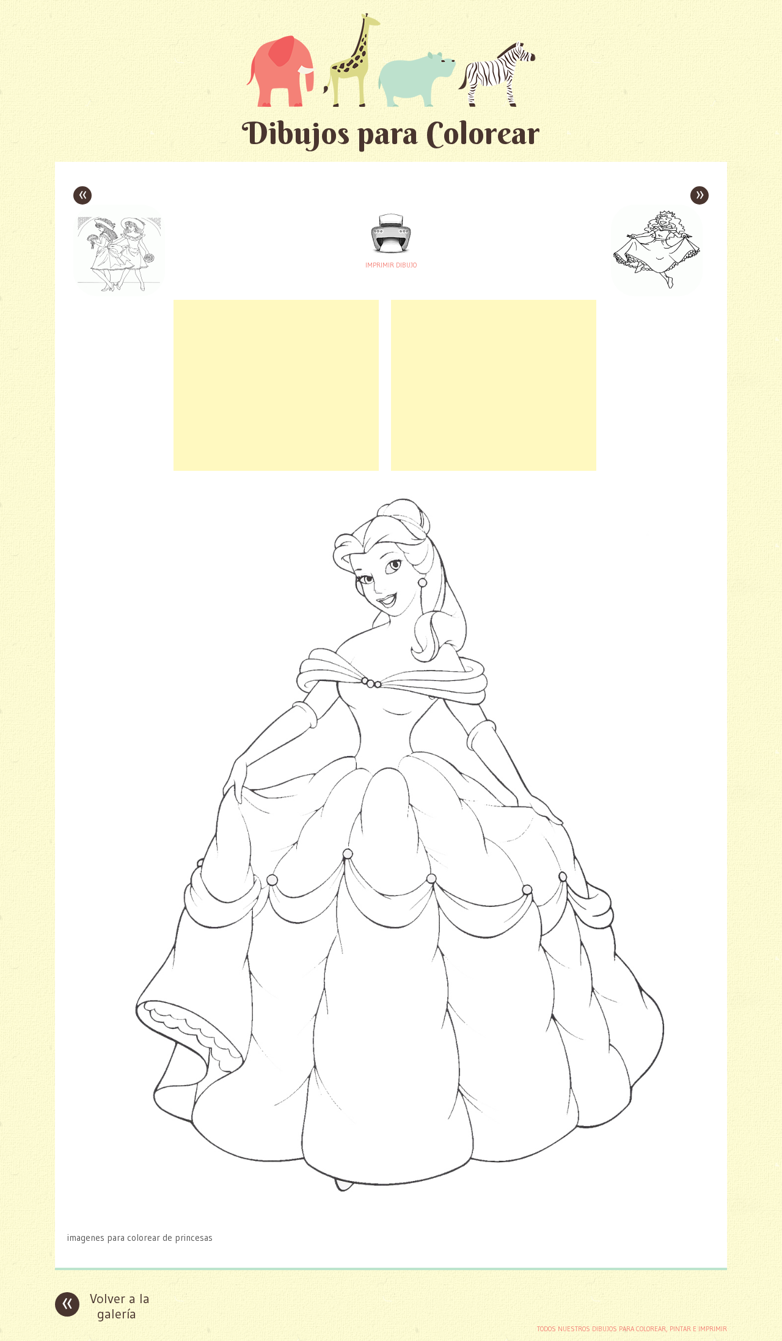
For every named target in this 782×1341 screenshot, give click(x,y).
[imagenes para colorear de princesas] (391, 1213)
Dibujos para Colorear (391, 133)
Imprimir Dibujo (391, 265)
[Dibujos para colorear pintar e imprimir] (391, 59)
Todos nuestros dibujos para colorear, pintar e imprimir (632, 1329)
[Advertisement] (276, 385)
